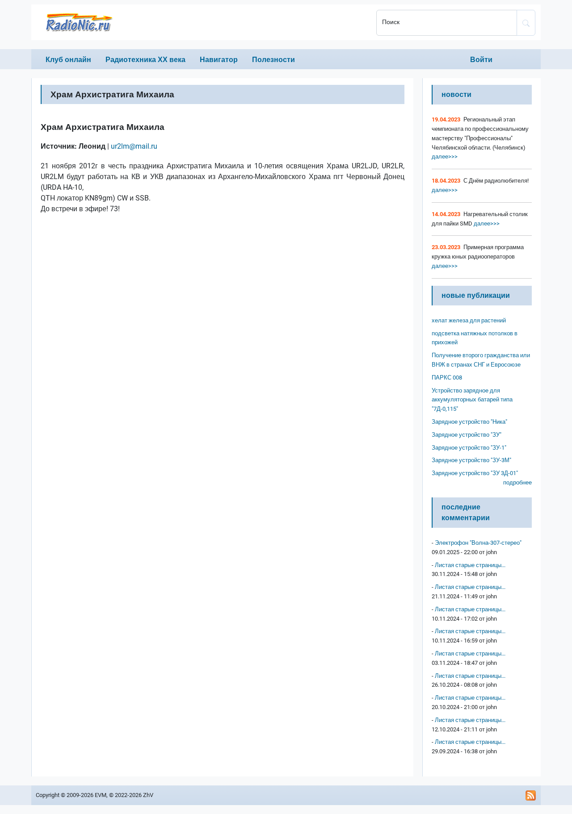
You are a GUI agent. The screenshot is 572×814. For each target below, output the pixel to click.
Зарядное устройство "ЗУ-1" (469, 447)
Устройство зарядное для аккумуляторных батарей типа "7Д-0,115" (472, 400)
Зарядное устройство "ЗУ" (466, 434)
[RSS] (531, 795)
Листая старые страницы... (470, 565)
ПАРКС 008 (447, 377)
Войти (481, 59)
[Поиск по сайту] (526, 23)
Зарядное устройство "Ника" (469, 421)
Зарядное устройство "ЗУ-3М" (471, 460)
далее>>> (445, 156)
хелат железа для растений (469, 320)
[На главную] (201, 22)
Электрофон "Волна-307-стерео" (478, 542)
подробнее (517, 482)
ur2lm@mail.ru (134, 146)
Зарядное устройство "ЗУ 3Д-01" (475, 473)
